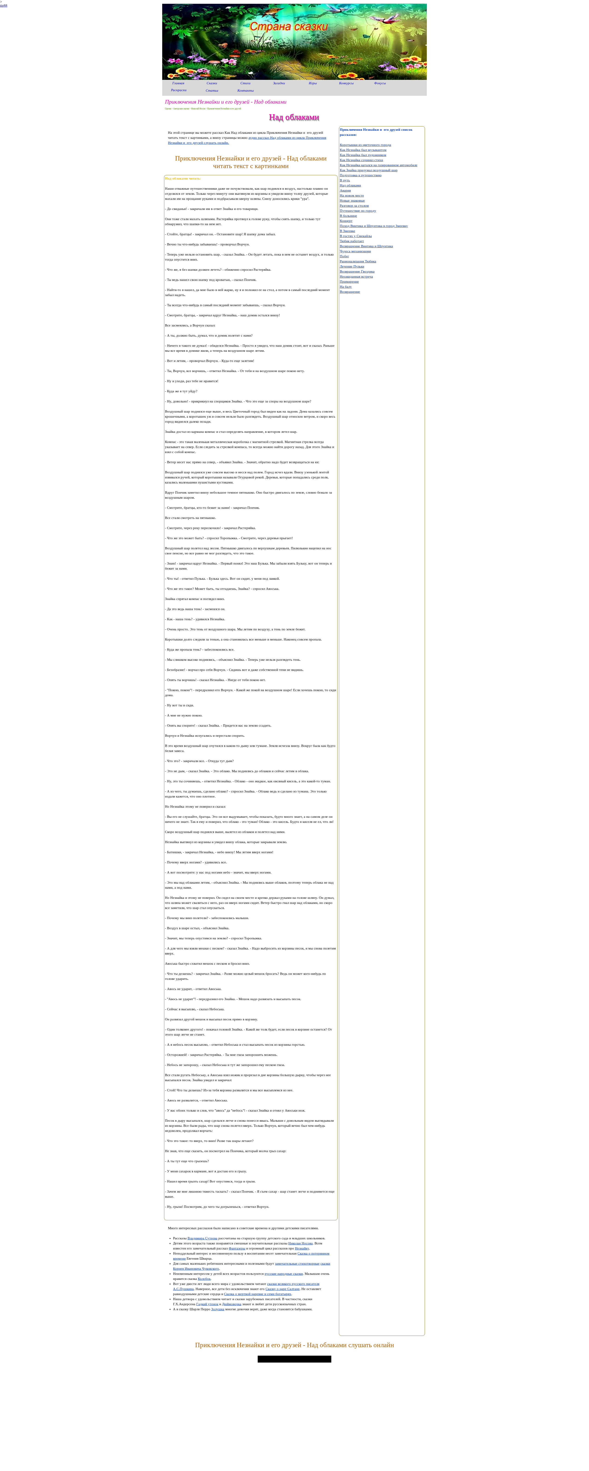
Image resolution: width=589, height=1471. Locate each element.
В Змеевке (347, 231)
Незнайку (302, 1248)
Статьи (212, 90)
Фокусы (380, 83)
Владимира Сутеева (202, 1238)
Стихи (245, 83)
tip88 (3, 5)
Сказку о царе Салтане (283, 1289)
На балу (346, 286)
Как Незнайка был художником (363, 155)
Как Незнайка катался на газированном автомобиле (378, 165)
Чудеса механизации (355, 251)
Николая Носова (300, 1243)
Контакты (245, 90)
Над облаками (350, 185)
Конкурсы (346, 83)
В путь (345, 180)
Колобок (204, 1279)
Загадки (279, 83)
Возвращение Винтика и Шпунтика (366, 246)
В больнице (348, 216)
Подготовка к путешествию (360, 175)
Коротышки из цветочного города (365, 145)
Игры (313, 83)
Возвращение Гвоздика (357, 271)
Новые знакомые (352, 200)
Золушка (217, 1309)
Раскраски (179, 90)
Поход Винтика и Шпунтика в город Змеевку (374, 226)
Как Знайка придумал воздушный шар (369, 170)
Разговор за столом (354, 205)
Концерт (346, 221)
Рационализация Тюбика (358, 261)
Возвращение (350, 292)
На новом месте (352, 195)
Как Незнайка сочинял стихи (361, 160)
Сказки (212, 83)
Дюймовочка (231, 1304)
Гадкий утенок (207, 1304)
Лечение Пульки (352, 266)
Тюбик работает (352, 241)
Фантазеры (237, 1248)
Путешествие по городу (358, 211)
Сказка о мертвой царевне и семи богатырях (257, 1294)
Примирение (349, 281)
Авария (345, 190)
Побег (344, 256)
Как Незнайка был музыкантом (363, 150)
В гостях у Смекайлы (356, 236)
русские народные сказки (284, 1274)
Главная (178, 83)
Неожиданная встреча (356, 276)
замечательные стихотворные (297, 1263)
